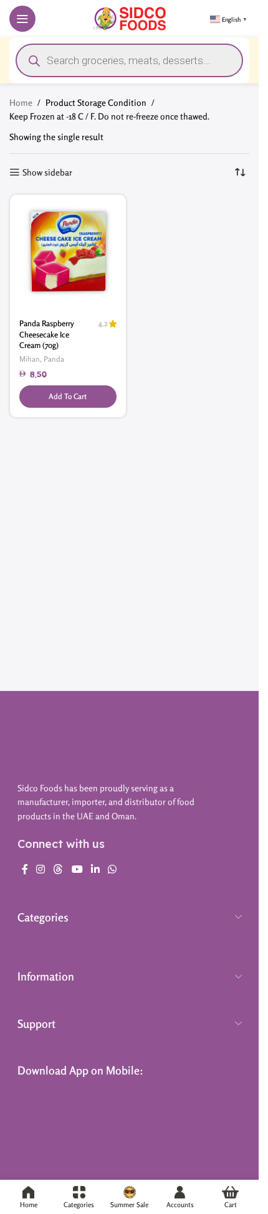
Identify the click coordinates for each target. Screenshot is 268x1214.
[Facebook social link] (24, 869)
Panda (54, 359)
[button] (68, 396)
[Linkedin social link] (95, 869)
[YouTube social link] (77, 869)
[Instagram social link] (40, 869)
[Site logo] (129, 17)
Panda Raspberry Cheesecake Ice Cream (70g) (46, 334)
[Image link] (129, 739)
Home (20, 102)
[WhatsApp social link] (112, 869)
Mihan (29, 359)
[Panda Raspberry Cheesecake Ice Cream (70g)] (68, 253)
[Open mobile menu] (22, 18)
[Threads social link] (58, 869)
